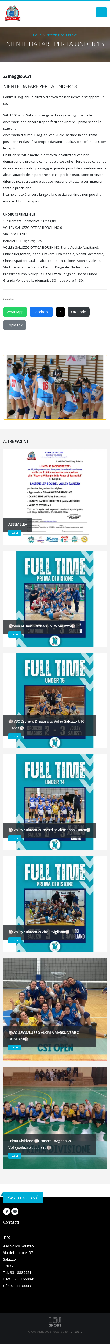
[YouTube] (14, 1211)
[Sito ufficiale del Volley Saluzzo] (12, 14)
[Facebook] (6, 1211)
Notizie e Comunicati (62, 35)
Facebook (41, 311)
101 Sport (75, 1331)
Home (37, 35)
